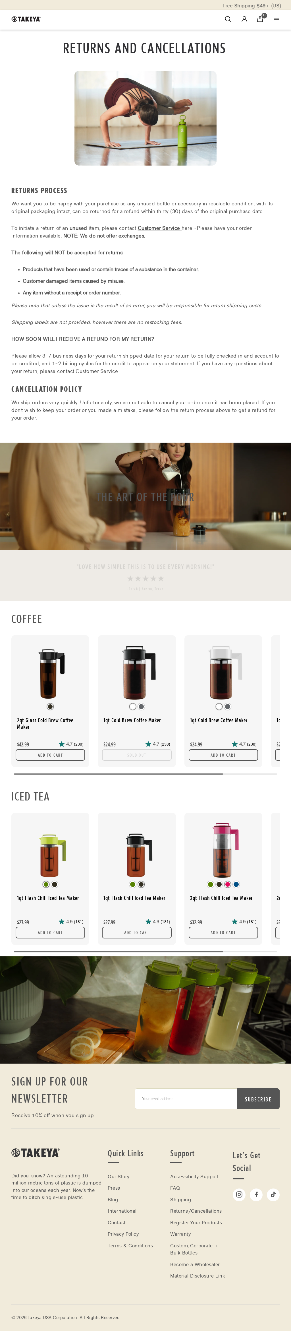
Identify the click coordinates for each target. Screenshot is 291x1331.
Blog (113, 1199)
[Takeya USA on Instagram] (239, 1194)
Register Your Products (196, 1222)
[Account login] (244, 20)
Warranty (180, 1234)
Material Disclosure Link (197, 1276)
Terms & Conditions (130, 1245)
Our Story (119, 1176)
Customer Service (160, 228)
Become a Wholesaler (195, 1264)
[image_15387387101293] (136, 849)
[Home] (35, 1164)
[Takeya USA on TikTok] (273, 1194)
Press (114, 1188)
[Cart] (260, 19)
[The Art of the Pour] (145, 496)
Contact (117, 1222)
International (122, 1211)
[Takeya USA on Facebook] (256, 1194)
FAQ (175, 1188)
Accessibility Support (194, 1176)
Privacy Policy (123, 1234)
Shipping (180, 1199)
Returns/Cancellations (196, 1211)
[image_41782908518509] (50, 672)
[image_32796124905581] (223, 672)
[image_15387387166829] (223, 849)
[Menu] (276, 19)
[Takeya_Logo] (27, 19)
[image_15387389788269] (136, 672)
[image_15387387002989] (50, 849)
